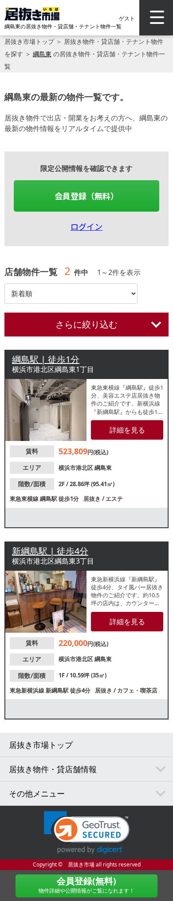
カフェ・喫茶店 (137, 690)
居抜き (92, 499)
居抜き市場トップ (29, 41)
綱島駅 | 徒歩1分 (45, 359)
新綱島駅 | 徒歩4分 (50, 551)
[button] (86, 832)
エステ (114, 499)
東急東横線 (25, 499)
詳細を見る (127, 430)
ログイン (86, 226)
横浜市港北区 (76, 468)
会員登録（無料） (86, 195)
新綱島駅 (58, 690)
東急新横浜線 (28, 690)
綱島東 (42, 54)
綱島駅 (49, 499)
